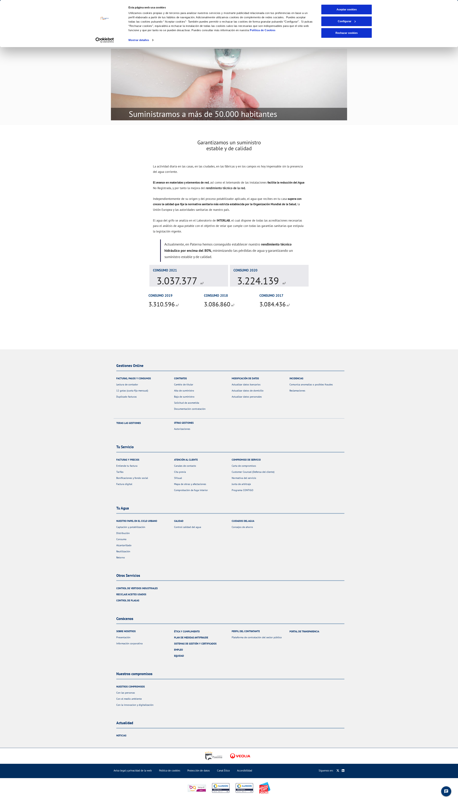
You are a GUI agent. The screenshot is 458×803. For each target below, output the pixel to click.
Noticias (121, 735)
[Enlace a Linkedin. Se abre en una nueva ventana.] (343, 770)
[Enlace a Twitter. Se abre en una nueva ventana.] (338, 770)
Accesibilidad (244, 770)
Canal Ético (223, 770)
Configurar (344, 21)
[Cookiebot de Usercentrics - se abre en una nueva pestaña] (104, 40)
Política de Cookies (263, 30)
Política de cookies (169, 770)
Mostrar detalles (138, 40)
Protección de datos (198, 770)
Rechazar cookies (346, 32)
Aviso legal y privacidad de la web (133, 770)
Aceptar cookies (347, 9)
